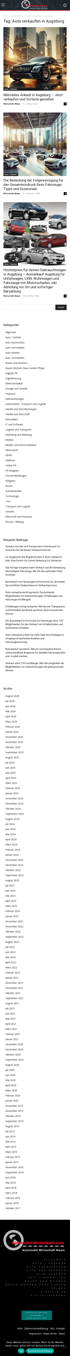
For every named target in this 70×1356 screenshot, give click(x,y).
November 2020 (14, 1049)
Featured (10, 393)
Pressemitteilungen (16, 475)
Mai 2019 (10, 1141)
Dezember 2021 (14, 982)
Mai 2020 (10, 1080)
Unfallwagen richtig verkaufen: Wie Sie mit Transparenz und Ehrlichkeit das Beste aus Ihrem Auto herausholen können (35, 610)
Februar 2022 (12, 972)
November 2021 (14, 988)
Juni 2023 (10, 890)
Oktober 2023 (13, 870)
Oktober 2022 (13, 931)
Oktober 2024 (13, 808)
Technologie (12, 496)
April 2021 (10, 1023)
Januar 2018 (12, 1203)
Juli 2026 (10, 701)
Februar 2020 (12, 1095)
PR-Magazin (12, 470)
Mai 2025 (10, 772)
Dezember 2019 (14, 1105)
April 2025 (10, 778)
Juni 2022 (10, 952)
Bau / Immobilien (14, 357)
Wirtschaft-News (11, 103)
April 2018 (10, 1187)
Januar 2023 (12, 916)
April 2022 (10, 962)
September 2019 (14, 1121)
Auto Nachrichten (15, 342)
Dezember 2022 (14, 921)
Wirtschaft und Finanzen (18, 516)
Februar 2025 (12, 788)
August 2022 (12, 941)
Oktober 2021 (13, 993)
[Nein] (65, 1347)
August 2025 (12, 757)
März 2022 (11, 967)
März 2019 (11, 1151)
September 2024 (14, 813)
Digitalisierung (13, 378)
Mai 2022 (10, 957)
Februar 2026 (12, 726)
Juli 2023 (10, 885)
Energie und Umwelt (16, 388)
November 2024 (14, 803)
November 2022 (14, 926)
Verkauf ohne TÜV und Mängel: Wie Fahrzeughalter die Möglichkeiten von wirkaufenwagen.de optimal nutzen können (34, 667)
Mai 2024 (10, 834)
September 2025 (14, 752)
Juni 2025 (10, 767)
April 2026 (10, 716)
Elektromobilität (14, 383)
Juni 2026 (10, 706)
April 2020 (10, 1085)
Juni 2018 (10, 1177)
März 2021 (11, 1029)
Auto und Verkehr (14, 347)
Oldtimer (10, 460)
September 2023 (14, 875)
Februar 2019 (12, 1157)
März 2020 (11, 1090)
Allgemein (10, 332)
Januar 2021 (12, 1039)
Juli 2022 (10, 947)
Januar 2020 (12, 1100)
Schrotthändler (13, 491)
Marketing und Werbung (18, 434)
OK (21, 1351)
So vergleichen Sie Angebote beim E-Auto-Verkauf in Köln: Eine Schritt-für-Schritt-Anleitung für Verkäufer (33, 559)
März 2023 (11, 906)
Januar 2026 (12, 731)
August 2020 (12, 1064)
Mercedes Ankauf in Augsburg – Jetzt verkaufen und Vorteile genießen (33, 97)
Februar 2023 (12, 911)
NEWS (8, 455)
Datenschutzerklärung (40, 1351)
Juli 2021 (10, 1008)
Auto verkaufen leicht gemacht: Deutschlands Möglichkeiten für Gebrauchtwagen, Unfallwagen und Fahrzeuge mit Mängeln (33, 596)
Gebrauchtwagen (14, 398)
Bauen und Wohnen (16, 363)
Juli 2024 (10, 824)
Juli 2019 (10, 1131)
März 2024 (11, 844)
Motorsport (11, 450)
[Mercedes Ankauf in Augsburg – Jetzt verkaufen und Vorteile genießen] (35, 59)
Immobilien (11, 419)
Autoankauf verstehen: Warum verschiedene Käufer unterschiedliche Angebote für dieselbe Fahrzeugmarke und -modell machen (35, 653)
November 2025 (14, 742)
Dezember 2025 (14, 737)
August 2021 (12, 1003)
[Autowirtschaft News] (35, 5)
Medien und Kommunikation (21, 445)
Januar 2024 (12, 854)
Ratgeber (10, 480)
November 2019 (14, 1110)
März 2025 (11, 783)
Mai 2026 (10, 711)
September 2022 (14, 936)
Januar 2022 (12, 977)
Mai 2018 (10, 1182)
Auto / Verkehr (10, 89)
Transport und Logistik (17, 506)
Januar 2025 (12, 793)
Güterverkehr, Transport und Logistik (25, 404)
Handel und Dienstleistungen (21, 409)
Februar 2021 (12, 1034)
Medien (9, 439)
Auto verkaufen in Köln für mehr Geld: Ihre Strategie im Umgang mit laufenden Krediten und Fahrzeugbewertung (34, 638)
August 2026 (12, 696)
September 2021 (14, 998)
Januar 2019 (12, 1162)
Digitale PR (11, 373)
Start (5, 16)
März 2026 (11, 721)
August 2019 (12, 1126)
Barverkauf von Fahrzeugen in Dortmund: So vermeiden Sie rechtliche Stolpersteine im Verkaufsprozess (35, 583)
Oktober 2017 (13, 1208)
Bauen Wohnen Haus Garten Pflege (25, 368)
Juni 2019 (10, 1136)
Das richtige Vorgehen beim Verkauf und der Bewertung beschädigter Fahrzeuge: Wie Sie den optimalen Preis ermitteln (35, 571)
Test (7, 501)
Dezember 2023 (14, 859)
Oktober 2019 (13, 1116)
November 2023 (14, 865)
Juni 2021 (10, 1013)
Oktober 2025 (13, 747)
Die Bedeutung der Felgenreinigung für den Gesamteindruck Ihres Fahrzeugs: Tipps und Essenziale (33, 184)
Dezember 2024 (14, 798)
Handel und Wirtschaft (17, 414)
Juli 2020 (10, 1070)
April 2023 (10, 900)
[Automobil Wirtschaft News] (35, 1242)
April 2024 (10, 839)
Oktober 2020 (13, 1054)
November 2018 (14, 1167)
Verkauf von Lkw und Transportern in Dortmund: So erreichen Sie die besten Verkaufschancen (32, 548)
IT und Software (14, 424)
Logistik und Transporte (18, 429)
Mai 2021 (10, 1018)
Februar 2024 (12, 849)
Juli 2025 (10, 762)
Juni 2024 (10, 829)
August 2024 (12, 818)
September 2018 (14, 1172)
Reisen (9, 486)
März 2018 (11, 1192)
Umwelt (9, 511)
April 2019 (10, 1146)
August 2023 (12, 880)
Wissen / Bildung (14, 521)
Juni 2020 (10, 1075)
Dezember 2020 (14, 1044)
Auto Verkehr (12, 352)
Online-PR (10, 465)
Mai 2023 (10, 895)
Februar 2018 (12, 1198)
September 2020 (14, 1059)
